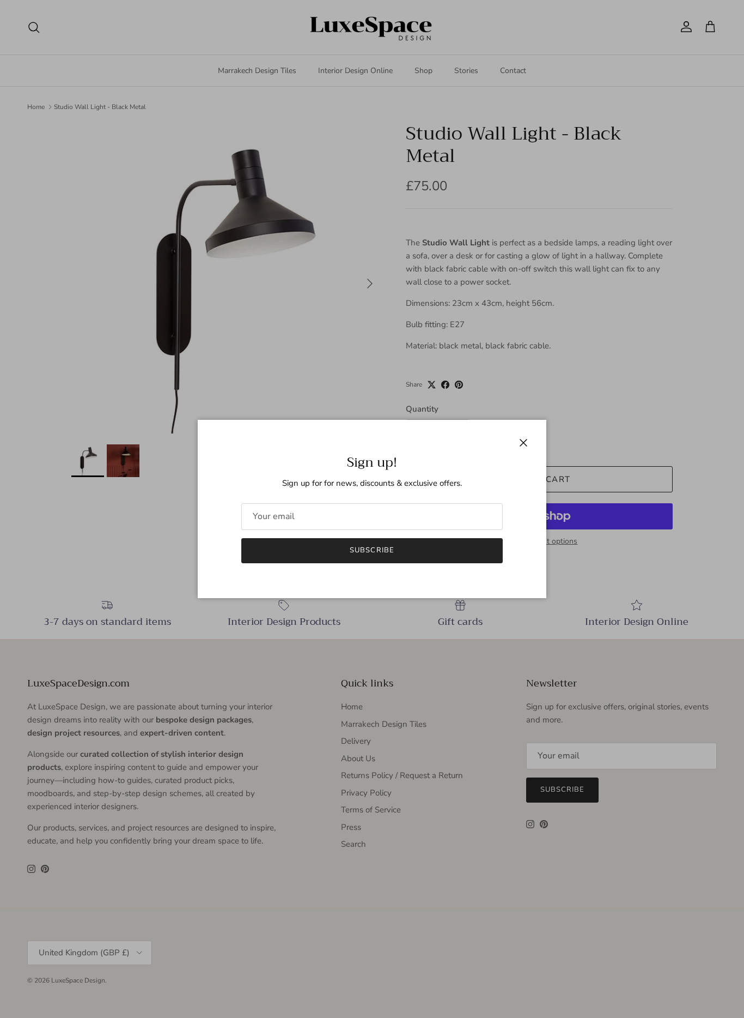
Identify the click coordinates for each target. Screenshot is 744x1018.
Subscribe (372, 550)
